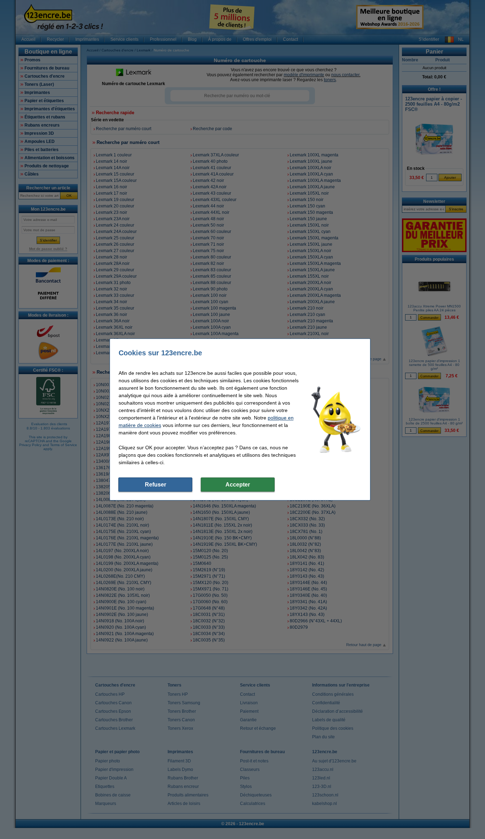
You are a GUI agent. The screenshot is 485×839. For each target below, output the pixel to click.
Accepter (237, 485)
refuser (155, 485)
